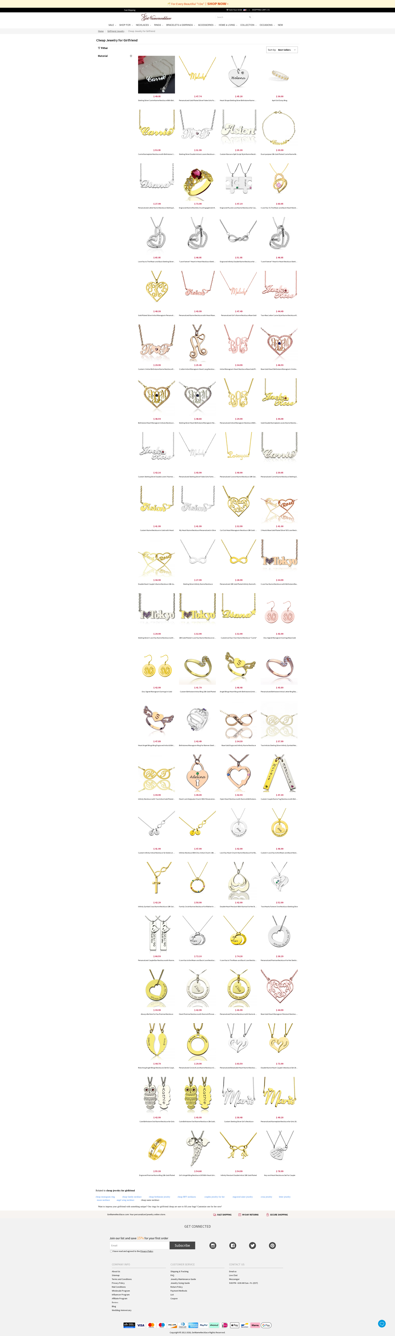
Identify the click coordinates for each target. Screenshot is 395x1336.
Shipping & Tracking (179, 1271)
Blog (114, 1306)
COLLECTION (248, 24)
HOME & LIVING (227, 24)
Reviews (115, 1302)
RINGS (158, 24)
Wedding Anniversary (121, 1310)
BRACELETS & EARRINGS (180, 24)
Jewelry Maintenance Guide (183, 1279)
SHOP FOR (125, 24)
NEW (280, 24)
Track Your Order (235, 9)
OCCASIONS (267, 24)
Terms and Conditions (122, 1279)
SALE (111, 24)
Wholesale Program (121, 1290)
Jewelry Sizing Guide (180, 1283)
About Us (116, 1271)
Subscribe (182, 1245)
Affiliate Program (119, 1298)
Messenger (234, 1279)
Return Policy (176, 1286)
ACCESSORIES (206, 24)
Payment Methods (178, 1290)
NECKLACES (143, 24)
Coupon (174, 1298)
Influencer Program (121, 1294)
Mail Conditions (119, 1286)
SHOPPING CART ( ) (261, 9)
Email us (233, 1271)
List (172, 1294)
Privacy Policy (146, 1251)
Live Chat (233, 1275)
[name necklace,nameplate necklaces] (156, 16)
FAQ (172, 1275)
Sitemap (116, 1275)
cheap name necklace (150, 1200)
